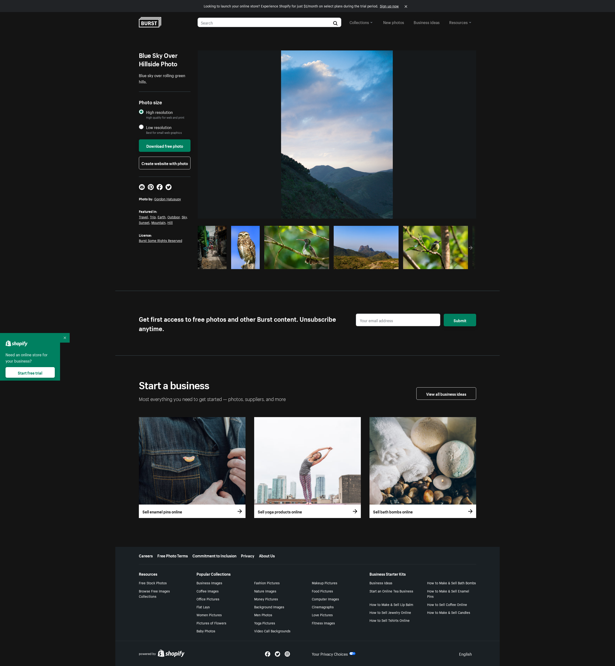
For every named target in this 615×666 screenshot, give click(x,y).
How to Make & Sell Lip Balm (391, 604)
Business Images (209, 582)
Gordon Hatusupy (167, 198)
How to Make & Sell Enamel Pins (448, 593)
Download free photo (164, 145)
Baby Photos (206, 630)
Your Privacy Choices (330, 653)
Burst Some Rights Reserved (160, 240)
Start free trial (30, 372)
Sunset (144, 222)
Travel (143, 216)
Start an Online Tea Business (391, 590)
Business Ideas (380, 582)
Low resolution (159, 127)
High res (296, 264)
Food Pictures (322, 590)
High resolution (159, 112)
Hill (170, 222)
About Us (267, 555)
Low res (213, 264)
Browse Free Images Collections (154, 593)
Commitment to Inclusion (214, 555)
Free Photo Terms (172, 555)
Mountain (158, 222)
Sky (184, 216)
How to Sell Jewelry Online (390, 612)
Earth (162, 216)
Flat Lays (203, 606)
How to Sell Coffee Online (447, 604)
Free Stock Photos (153, 582)
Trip (153, 216)
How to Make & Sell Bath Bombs (451, 582)
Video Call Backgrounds (272, 630)
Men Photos (263, 614)
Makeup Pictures (324, 582)
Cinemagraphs (323, 606)
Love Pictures (322, 614)
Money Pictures (266, 598)
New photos (393, 22)
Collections (359, 22)
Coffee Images (208, 590)
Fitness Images (323, 622)
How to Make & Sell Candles (448, 612)
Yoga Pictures (264, 622)
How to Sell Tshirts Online (389, 620)
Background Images (269, 606)
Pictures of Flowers (211, 622)
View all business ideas (446, 393)
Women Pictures (209, 614)
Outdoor (173, 216)
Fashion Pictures (267, 582)
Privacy (247, 555)
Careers (146, 555)
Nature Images (265, 590)
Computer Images (325, 598)
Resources (458, 22)
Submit (460, 320)
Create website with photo (164, 163)
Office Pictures (208, 598)
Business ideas (427, 22)
